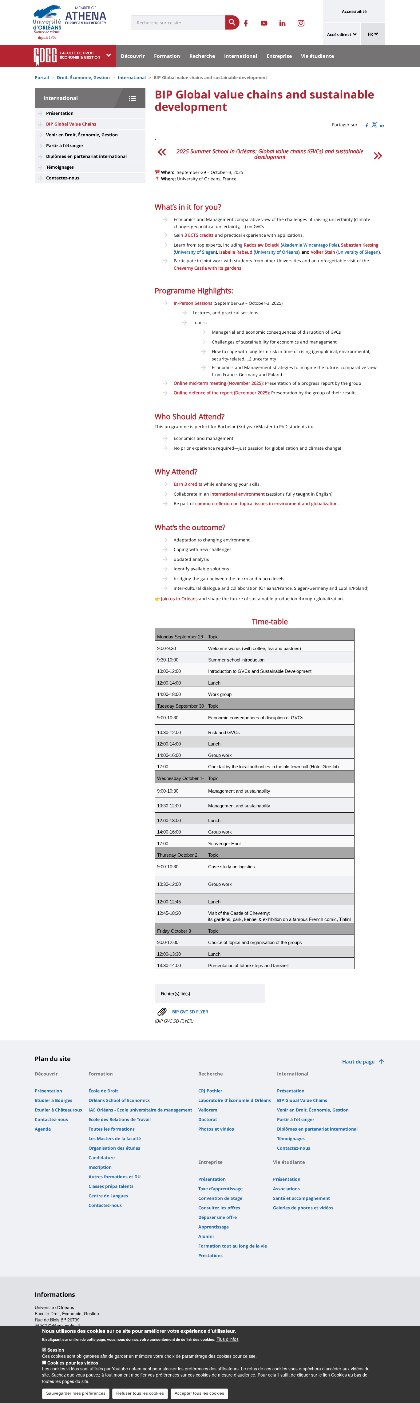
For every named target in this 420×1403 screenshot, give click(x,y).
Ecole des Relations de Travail (120, 1119)
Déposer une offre (217, 1217)
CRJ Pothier (210, 1091)
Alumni (206, 1236)
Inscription (100, 1167)
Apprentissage (213, 1227)
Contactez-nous (62, 178)
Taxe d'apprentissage (220, 1189)
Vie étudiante (317, 56)
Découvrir (133, 56)
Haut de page (358, 1061)
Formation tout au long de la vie (232, 1246)
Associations (286, 1189)
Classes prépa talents (111, 1186)
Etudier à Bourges (53, 1100)
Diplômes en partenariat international (86, 156)
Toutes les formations (112, 1129)
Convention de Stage (220, 1198)
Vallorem (207, 1110)
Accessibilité (354, 11)
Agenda (43, 1129)
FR (371, 34)
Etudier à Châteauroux (58, 1110)
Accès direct (339, 34)
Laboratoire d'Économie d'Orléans (234, 1100)
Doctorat (207, 1119)
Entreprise (279, 56)
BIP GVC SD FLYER (190, 1012)
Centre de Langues (108, 1196)
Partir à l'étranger (64, 145)
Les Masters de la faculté (115, 1138)
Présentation (59, 113)
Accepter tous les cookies (199, 1393)
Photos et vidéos (216, 1129)
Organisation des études (114, 1148)
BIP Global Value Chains (71, 124)
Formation (167, 56)
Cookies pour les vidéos (72, 1362)
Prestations (210, 1255)
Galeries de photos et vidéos (303, 1208)
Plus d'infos (227, 1339)
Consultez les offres (219, 1208)
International (240, 56)
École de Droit (103, 1091)
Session (55, 1350)
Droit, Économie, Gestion (83, 77)
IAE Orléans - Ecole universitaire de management (140, 1110)
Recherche (202, 56)
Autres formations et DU (115, 1177)
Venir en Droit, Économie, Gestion (82, 135)
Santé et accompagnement (301, 1198)
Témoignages (60, 167)
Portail (42, 77)
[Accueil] (47, 17)
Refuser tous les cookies (140, 1393)
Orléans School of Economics (119, 1100)
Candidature (102, 1157)
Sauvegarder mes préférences (75, 1393)
